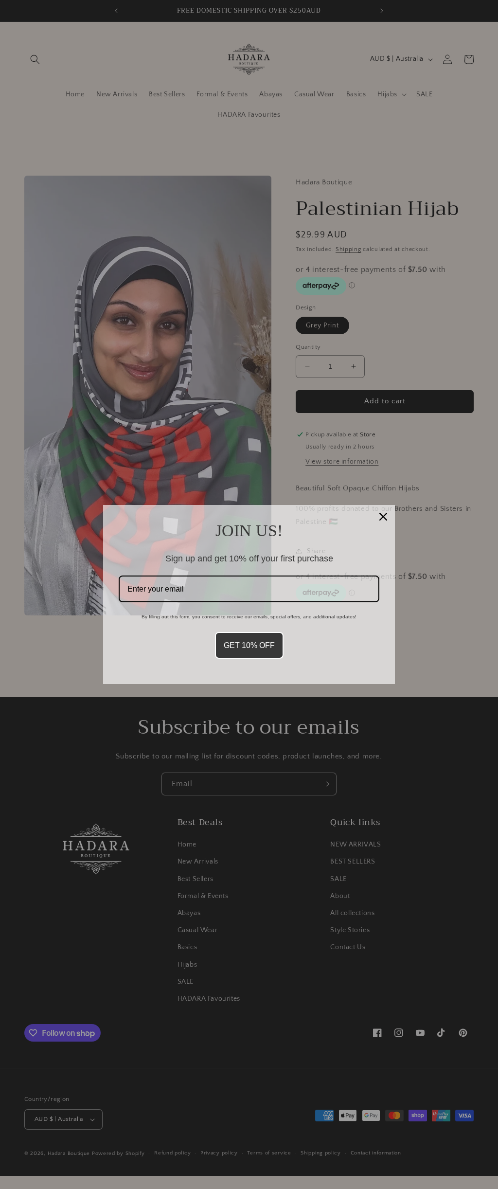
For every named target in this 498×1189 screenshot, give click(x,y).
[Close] (383, 516)
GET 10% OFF (249, 645)
